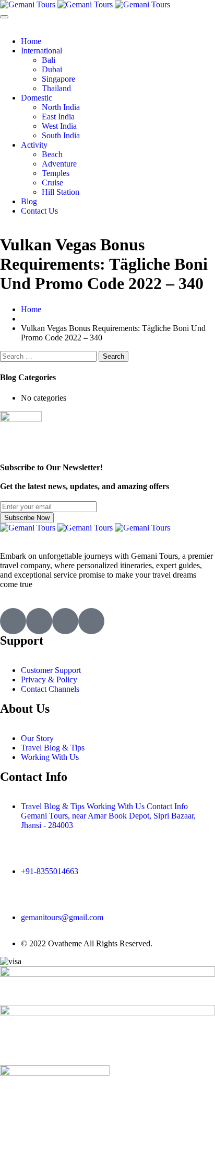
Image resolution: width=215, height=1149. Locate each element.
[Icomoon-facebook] (39, 621)
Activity (34, 144)
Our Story (37, 738)
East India (58, 116)
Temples (55, 173)
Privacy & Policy (49, 679)
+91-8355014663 (49, 871)
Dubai (52, 69)
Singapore (58, 78)
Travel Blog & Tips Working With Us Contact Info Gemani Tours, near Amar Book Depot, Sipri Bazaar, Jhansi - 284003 (108, 816)
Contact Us (39, 210)
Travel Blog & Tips (53, 747)
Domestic (36, 97)
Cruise (52, 182)
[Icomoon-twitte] (13, 621)
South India (61, 135)
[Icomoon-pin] (91, 621)
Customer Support (51, 670)
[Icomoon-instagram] (65, 621)
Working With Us (50, 757)
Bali (48, 60)
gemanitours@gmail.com (62, 917)
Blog (29, 201)
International (41, 50)
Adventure (59, 163)
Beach (52, 154)
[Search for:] (49, 355)
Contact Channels (50, 688)
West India (59, 125)
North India (61, 107)
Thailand (56, 88)
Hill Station (60, 191)
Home (31, 41)
